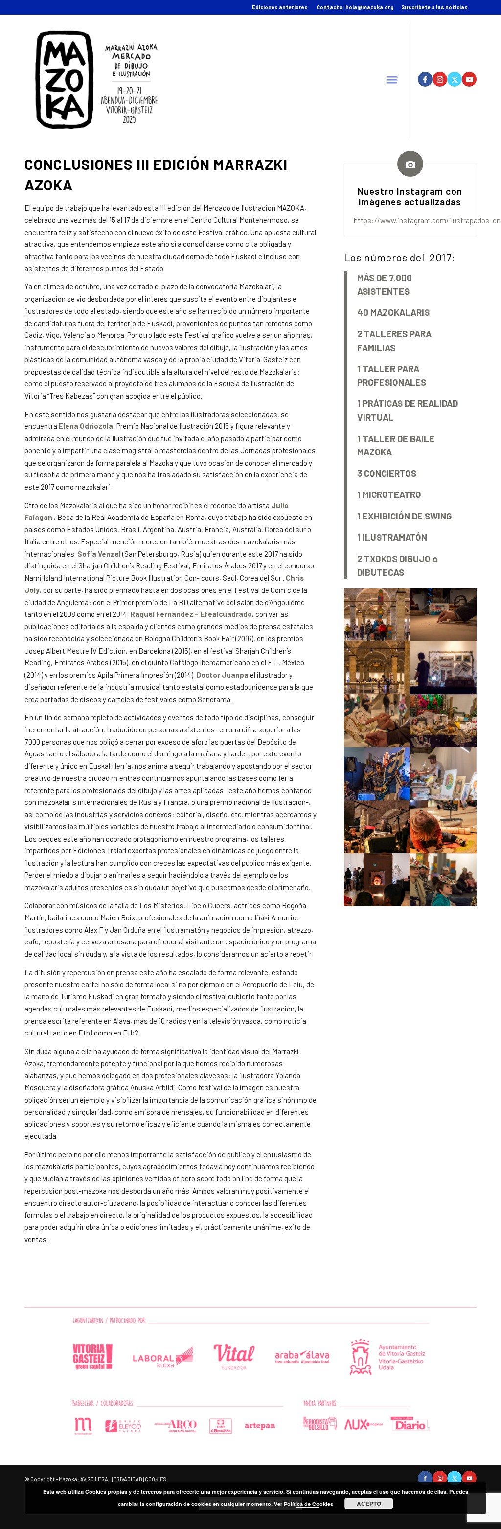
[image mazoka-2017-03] (377, 879)
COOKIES (155, 1479)
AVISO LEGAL (95, 1479)
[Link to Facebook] (425, 79)
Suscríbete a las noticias (434, 7)
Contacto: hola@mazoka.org (355, 7)
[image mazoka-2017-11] (377, 667)
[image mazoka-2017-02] (443, 879)
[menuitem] (392, 80)
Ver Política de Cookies (303, 1503)
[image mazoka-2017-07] (377, 773)
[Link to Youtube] (469, 79)
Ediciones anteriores (280, 7)
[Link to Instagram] (440, 79)
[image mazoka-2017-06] (443, 773)
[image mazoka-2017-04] (443, 826)
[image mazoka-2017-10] (443, 667)
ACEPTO (369, 1503)
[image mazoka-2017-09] (377, 720)
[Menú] (392, 80)
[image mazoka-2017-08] (443, 720)
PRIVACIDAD (128, 1479)
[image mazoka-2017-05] (377, 826)
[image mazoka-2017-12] (443, 614)
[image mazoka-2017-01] (377, 614)
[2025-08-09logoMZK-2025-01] (96, 80)
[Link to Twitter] (454, 79)
